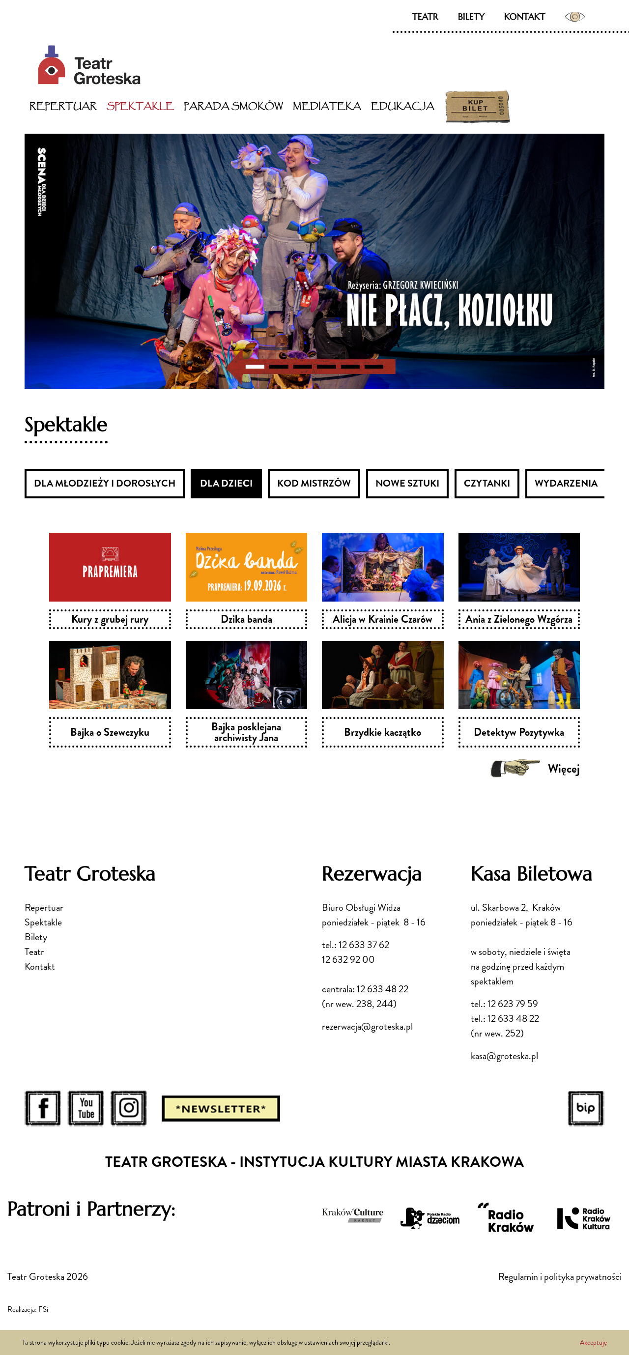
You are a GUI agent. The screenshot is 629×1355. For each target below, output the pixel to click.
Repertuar (63, 106)
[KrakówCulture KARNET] (353, 1214)
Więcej (564, 768)
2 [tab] (278, 367)
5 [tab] (350, 367)
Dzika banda (246, 619)
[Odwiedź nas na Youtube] (85, 1107)
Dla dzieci (226, 483)
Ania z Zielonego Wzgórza (518, 619)
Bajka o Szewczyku (109, 732)
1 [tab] (255, 367)
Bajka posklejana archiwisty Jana (246, 732)
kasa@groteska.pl (504, 1056)
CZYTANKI (487, 483)
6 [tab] (374, 367)
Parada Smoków (233, 106)
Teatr (425, 16)
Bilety (471, 16)
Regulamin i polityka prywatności (560, 1276)
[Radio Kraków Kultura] (583, 1218)
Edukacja (402, 106)
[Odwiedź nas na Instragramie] (128, 1107)
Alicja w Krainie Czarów (382, 619)
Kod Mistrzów (314, 483)
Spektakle (140, 106)
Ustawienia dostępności (575, 17)
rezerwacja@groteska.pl (367, 1026)
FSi (43, 1309)
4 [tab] (326, 367)
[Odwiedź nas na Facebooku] (43, 1107)
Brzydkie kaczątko (382, 732)
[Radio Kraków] (506, 1219)
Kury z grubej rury (109, 619)
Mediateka (327, 106)
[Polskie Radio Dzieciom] (430, 1218)
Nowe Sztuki (407, 483)
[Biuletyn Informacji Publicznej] (586, 1107)
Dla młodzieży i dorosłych (104, 483)
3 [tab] (302, 367)
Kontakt (524, 16)
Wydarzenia (566, 483)
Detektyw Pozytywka (519, 732)
